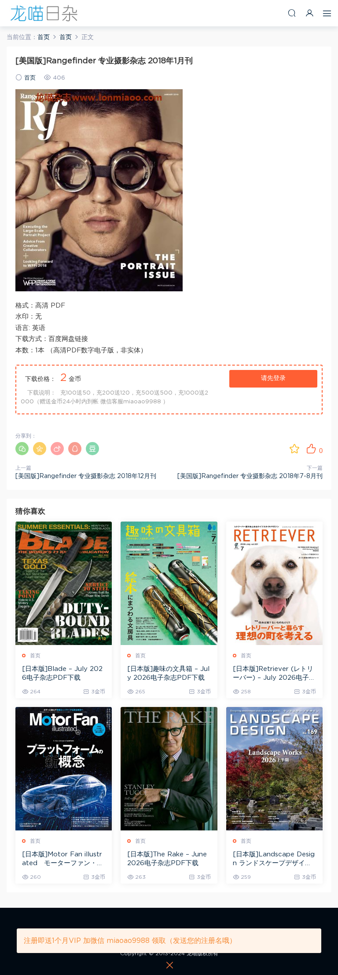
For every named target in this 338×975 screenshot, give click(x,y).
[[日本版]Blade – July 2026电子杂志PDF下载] (63, 583)
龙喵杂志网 (44, 13)
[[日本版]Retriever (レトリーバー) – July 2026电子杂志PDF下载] (274, 583)
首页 (30, 78)
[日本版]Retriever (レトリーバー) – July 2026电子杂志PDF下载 (274, 674)
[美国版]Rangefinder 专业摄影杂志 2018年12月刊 (85, 476)
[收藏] (294, 448)
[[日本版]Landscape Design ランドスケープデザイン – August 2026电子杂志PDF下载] (274, 768)
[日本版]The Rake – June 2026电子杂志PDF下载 (167, 858)
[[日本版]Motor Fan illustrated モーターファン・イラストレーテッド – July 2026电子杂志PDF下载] (63, 768)
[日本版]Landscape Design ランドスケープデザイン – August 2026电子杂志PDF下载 (274, 859)
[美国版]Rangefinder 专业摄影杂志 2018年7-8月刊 (250, 476)
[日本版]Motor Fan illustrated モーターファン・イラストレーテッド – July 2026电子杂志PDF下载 (62, 859)
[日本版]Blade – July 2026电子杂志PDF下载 (62, 673)
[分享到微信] (22, 448)
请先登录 (273, 378)
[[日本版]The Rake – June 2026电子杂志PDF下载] (169, 768)
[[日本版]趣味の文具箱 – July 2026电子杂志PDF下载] (169, 583)
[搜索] (291, 13)
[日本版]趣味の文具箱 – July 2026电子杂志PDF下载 (168, 673)
